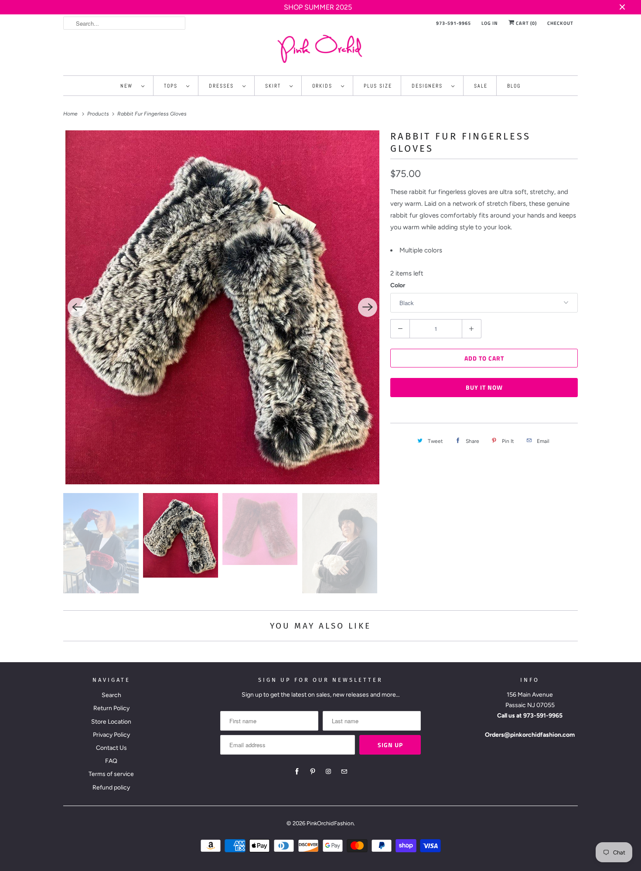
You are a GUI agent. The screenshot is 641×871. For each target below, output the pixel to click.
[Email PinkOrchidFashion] (344, 771)
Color (397, 285)
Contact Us (111, 748)
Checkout (560, 23)
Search (111, 695)
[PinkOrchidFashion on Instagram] (328, 771)
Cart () (526, 23)
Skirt (275, 85)
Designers (429, 85)
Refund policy (111, 787)
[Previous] (77, 307)
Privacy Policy (111, 734)
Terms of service (111, 774)
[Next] (367, 307)
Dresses (223, 85)
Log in (489, 23)
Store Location (111, 721)
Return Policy (111, 708)
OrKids (324, 85)
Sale (481, 85)
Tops (173, 85)
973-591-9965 (453, 23)
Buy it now (484, 387)
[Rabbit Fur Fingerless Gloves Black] (222, 307)
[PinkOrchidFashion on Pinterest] (312, 771)
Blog (514, 85)
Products (98, 114)
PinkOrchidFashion (330, 823)
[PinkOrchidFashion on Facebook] (297, 771)
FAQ (111, 761)
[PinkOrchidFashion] (320, 49)
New (128, 85)
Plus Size (378, 85)
